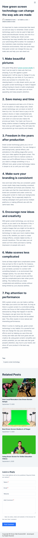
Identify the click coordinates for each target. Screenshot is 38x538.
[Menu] (35, 2)
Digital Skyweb (9, 536)
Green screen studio (8, 21)
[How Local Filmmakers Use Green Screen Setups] (19, 387)
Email (6, 488)
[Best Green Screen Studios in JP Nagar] (19, 417)
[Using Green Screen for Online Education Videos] (19, 444)
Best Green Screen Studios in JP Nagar (16, 429)
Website (6, 494)
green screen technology (11, 362)
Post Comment (9, 524)
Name (6, 482)
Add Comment (9, 500)
